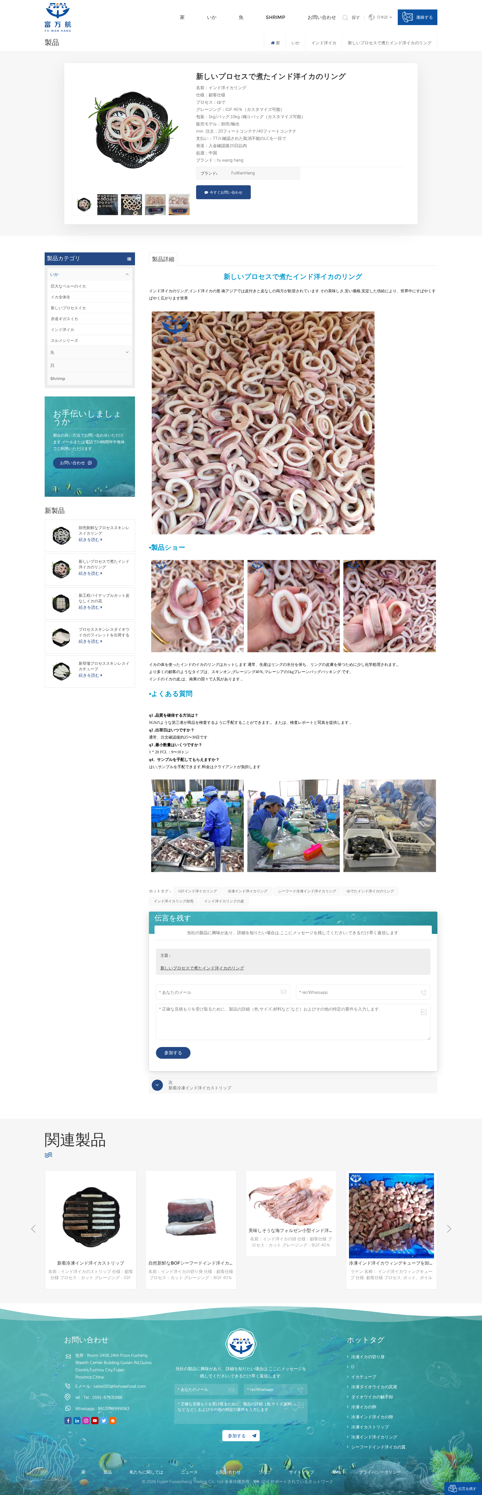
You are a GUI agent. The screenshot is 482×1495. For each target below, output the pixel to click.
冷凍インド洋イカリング (247, 891)
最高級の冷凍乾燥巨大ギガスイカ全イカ (391, 1263)
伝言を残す (467, 1488)
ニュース (190, 1472)
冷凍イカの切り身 (368, 1356)
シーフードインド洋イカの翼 (378, 1447)
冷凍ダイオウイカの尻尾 (374, 1386)
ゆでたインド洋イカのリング (370, 891)
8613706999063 (113, 1408)
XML (337, 1472)
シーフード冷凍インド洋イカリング (307, 891)
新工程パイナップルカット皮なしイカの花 (104, 598)
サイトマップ (302, 1472)
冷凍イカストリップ (370, 1427)
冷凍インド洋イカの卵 (372, 1416)
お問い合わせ (322, 17)
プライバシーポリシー (380, 1472)
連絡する (424, 17)
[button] (449, 1229)
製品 (108, 1472)
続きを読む (89, 539)
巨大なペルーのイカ (68, 286)
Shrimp (275, 17)
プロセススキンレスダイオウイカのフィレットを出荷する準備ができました (104, 632)
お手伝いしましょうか (87, 418)
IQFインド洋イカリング (197, 891)
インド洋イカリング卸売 (174, 901)
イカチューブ (363, 1376)
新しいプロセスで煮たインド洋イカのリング (104, 564)
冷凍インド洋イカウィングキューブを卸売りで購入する (293, 1263)
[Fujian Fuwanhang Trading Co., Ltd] (58, 17)
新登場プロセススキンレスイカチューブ (104, 666)
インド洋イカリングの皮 (224, 901)
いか (211, 17)
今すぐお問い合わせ (226, 192)
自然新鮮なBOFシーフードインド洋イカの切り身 (92, 1263)
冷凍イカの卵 (363, 1406)
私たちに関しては (147, 1472)
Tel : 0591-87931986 (102, 1397)
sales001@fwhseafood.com (120, 1386)
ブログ (265, 1472)
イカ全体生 (60, 297)
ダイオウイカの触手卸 (372, 1396)
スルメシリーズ (64, 340)
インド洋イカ (62, 329)
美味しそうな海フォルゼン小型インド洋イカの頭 (192, 1230)
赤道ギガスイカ (64, 318)
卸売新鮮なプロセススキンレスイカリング (104, 530)
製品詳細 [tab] (163, 259)
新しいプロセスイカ (68, 307)
